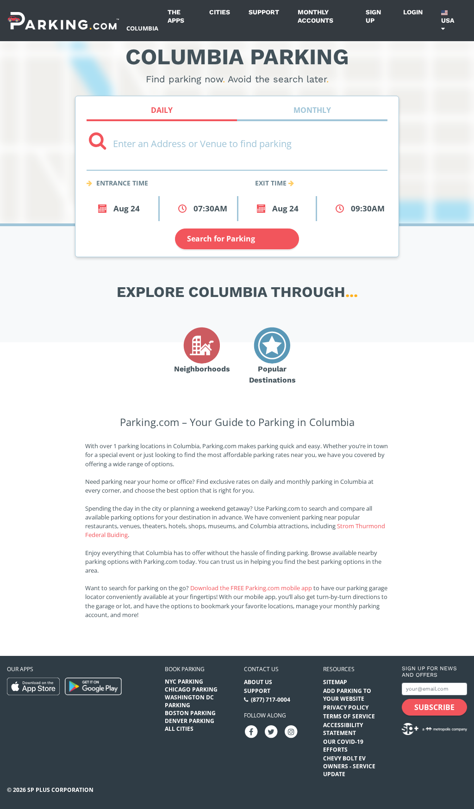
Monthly (312, 110)
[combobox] (237, 162)
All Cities (179, 729)
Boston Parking (190, 713)
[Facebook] (251, 731)
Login (413, 12)
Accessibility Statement (343, 729)
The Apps (176, 16)
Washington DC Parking (189, 701)
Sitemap (335, 682)
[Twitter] (271, 731)
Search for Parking (221, 239)
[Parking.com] (63, 20)
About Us (258, 682)
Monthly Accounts (315, 16)
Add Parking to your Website (347, 695)
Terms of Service (349, 716)
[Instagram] (291, 731)
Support (264, 12)
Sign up (373, 16)
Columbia (142, 28)
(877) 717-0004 (270, 700)
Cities (219, 12)
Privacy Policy (345, 707)
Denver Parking (189, 721)
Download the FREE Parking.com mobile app (251, 588)
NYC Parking (184, 681)
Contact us (261, 669)
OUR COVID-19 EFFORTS (343, 745)
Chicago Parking (191, 689)
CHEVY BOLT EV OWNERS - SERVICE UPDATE (349, 766)
